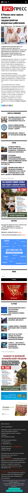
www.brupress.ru (8, 458)
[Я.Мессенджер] (2, 105)
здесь (20, 232)
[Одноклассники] (6, 105)
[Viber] (10, 105)
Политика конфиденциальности (14, 490)
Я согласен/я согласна (14, 488)
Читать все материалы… (8, 178)
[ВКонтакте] (4, 105)
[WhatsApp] (12, 105)
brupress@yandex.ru (17, 446)
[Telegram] (8, 105)
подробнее (15, 482)
